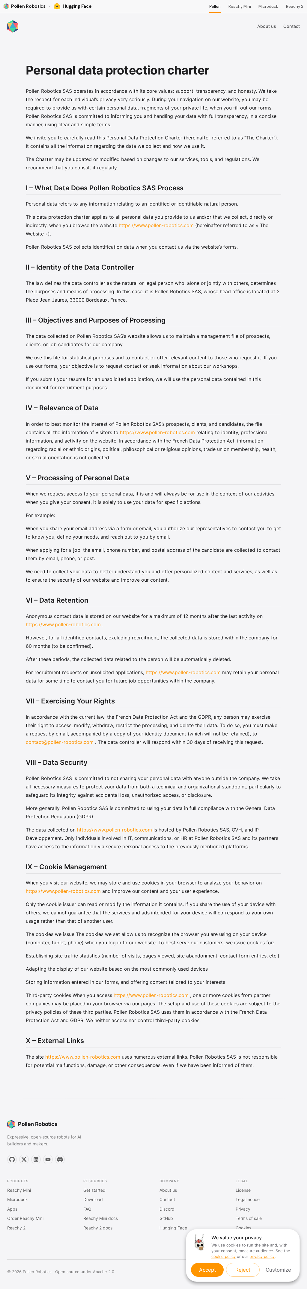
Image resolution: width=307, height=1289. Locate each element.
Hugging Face (173, 1227)
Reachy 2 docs (97, 1227)
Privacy (243, 1209)
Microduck (268, 6)
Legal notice (248, 1199)
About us (266, 26)
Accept (207, 1270)
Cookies (243, 1227)
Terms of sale (249, 1218)
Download (93, 1199)
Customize (278, 1270)
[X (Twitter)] (24, 1159)
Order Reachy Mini (25, 1218)
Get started (94, 1190)
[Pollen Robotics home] (12, 26)
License (243, 1190)
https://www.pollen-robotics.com (156, 225)
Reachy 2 (294, 6)
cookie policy (223, 1256)
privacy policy (262, 1256)
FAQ (87, 1209)
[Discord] (60, 1159)
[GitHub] (12, 1159)
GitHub (166, 1218)
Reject (242, 1270)
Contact (291, 26)
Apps (12, 1209)
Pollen (215, 6)
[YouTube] (48, 1159)
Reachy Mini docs (100, 1218)
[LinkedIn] (36, 1159)
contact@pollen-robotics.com (60, 742)
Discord (166, 1209)
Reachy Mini (239, 6)
